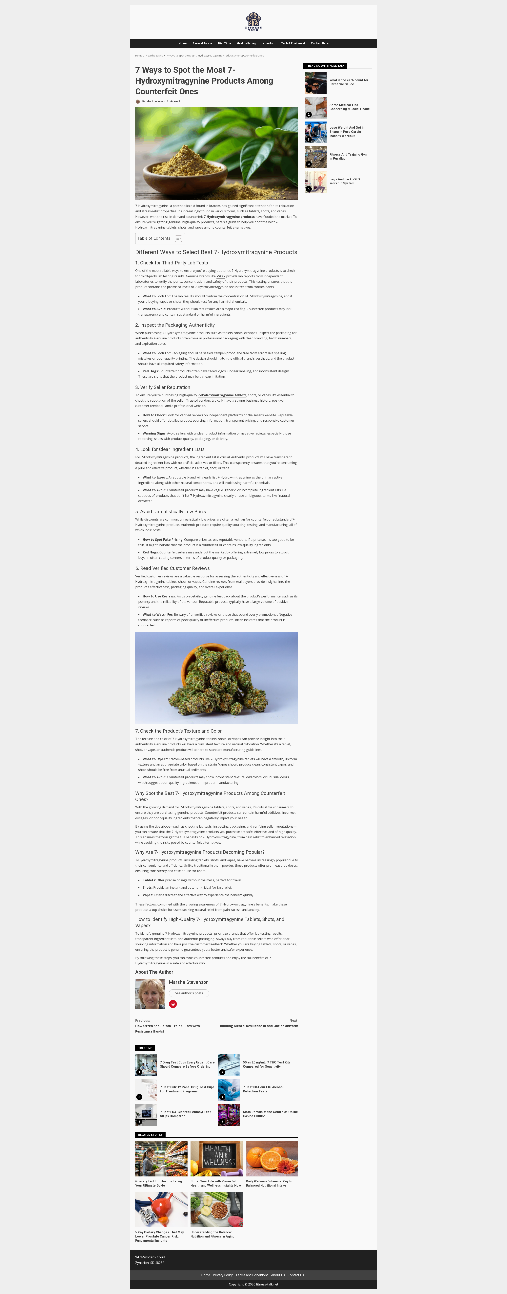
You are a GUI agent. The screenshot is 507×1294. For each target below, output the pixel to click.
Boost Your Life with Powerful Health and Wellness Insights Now (217, 1158)
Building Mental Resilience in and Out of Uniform (259, 1023)
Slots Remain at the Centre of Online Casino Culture (229, 1115)
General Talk (201, 43)
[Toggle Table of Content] (176, 238)
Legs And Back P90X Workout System (316, 182)
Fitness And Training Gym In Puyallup (316, 157)
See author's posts (189, 993)
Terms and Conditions (251, 1275)
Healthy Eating (246, 43)
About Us (278, 1275)
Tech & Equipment (293, 43)
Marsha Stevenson (153, 101)
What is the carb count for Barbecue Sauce (316, 83)
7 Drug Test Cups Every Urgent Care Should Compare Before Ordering (146, 1065)
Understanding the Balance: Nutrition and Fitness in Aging (217, 1209)
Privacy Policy (223, 1275)
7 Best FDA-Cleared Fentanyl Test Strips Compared (146, 1115)
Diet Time (224, 43)
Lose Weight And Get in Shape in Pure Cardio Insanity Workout (316, 132)
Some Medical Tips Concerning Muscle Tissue (316, 108)
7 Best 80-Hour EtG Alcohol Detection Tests (229, 1090)
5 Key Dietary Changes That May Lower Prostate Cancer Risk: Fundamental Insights (161, 1209)
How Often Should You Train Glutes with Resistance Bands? (167, 1025)
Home (183, 43)
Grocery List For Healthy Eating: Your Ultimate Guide (161, 1158)
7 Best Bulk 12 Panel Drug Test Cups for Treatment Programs (146, 1090)
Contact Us (318, 43)
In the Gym (268, 43)
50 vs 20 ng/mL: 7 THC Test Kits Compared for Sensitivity (229, 1065)
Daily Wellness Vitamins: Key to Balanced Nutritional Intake (272, 1158)
